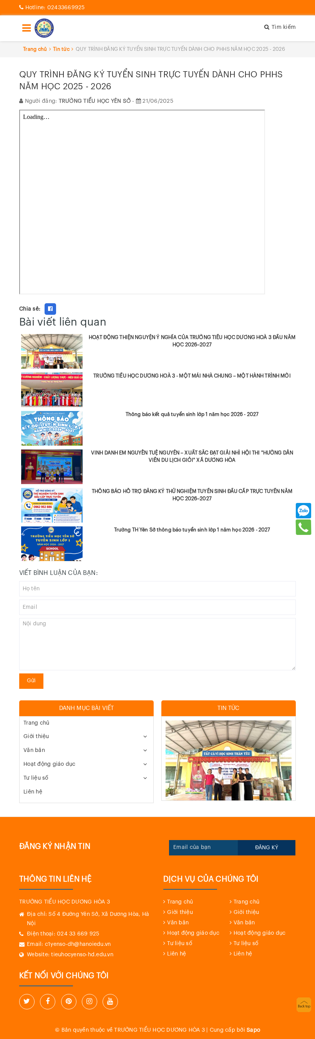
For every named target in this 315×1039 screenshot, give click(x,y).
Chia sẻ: (29, 309)
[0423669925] (304, 527)
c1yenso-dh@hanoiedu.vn (78, 944)
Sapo (253, 1030)
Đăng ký (266, 847)
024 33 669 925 (78, 934)
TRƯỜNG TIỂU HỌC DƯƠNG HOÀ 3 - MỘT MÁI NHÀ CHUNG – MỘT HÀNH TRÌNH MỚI (192, 375)
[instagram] (89, 1001)
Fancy (66, 309)
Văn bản (34, 750)
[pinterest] (68, 1001)
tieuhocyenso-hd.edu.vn (82, 954)
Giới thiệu (36, 736)
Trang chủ (36, 723)
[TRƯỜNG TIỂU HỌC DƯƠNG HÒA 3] (44, 28)
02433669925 (55, 7)
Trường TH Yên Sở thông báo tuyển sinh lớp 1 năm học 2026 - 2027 (192, 529)
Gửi (31, 680)
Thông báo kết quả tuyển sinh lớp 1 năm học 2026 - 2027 (192, 414)
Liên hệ (32, 792)
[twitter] (27, 1001)
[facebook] (47, 1001)
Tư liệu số (35, 778)
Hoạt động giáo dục (49, 764)
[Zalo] (303, 510)
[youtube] (110, 1001)
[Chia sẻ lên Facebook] (50, 309)
